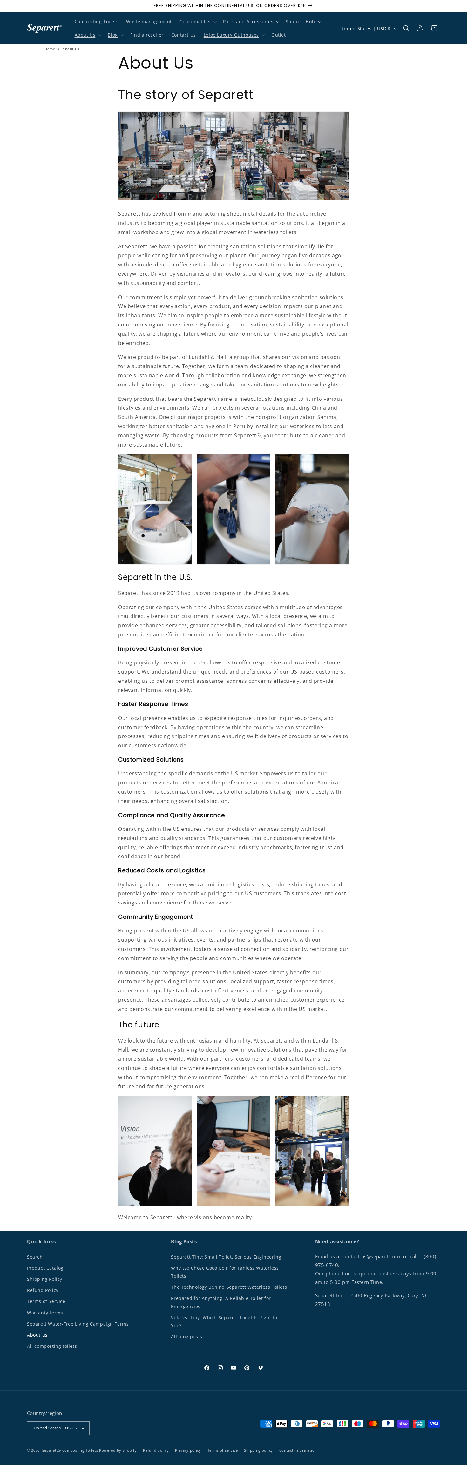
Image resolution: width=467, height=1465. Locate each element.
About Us (85, 35)
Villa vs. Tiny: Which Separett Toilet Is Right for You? (225, 1321)
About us (37, 1335)
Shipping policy (258, 1450)
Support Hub (300, 21)
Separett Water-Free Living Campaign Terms (78, 1324)
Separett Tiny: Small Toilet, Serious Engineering (226, 1257)
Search (35, 1257)
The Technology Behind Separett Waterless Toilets (229, 1287)
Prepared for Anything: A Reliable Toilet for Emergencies (221, 1302)
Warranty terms (45, 1313)
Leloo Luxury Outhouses (231, 35)
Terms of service (222, 1450)
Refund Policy (42, 1290)
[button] (197, 21)
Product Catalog (45, 1268)
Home (49, 48)
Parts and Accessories (248, 21)
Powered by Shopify (118, 1450)
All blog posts (186, 1337)
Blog (113, 35)
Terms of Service (46, 1301)
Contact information (298, 1450)
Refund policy (156, 1450)
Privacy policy (188, 1450)
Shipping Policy (44, 1279)
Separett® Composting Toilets (70, 1450)
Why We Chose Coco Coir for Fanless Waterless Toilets (225, 1272)
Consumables (195, 21)
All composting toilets (52, 1346)
